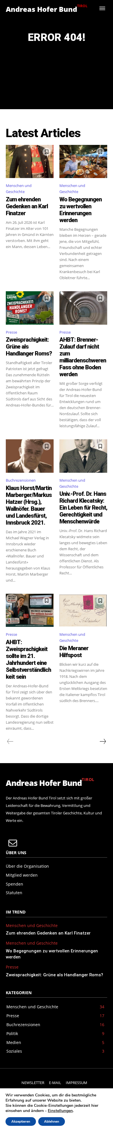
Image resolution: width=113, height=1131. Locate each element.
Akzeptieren (20, 1121)
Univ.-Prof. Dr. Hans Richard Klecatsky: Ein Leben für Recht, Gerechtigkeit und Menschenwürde (83, 507)
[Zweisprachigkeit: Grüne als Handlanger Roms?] (30, 308)
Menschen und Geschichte (19, 188)
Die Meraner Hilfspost (73, 652)
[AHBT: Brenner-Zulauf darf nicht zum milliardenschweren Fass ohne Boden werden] (83, 308)
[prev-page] (10, 741)
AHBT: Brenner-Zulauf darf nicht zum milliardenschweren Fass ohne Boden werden (82, 357)
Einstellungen (60, 1110)
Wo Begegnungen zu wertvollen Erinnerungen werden (80, 210)
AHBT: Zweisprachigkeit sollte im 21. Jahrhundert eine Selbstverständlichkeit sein (28, 659)
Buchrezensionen (21, 480)
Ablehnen (51, 1121)
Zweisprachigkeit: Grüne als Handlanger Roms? (54, 974)
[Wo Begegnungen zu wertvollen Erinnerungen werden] (83, 161)
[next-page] (102, 741)
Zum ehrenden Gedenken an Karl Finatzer (27, 206)
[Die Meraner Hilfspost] (83, 610)
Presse (11, 332)
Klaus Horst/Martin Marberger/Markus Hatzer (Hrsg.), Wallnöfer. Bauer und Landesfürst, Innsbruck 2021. (29, 505)
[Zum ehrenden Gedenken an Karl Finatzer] (30, 161)
